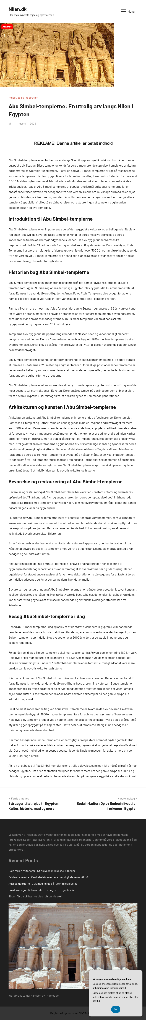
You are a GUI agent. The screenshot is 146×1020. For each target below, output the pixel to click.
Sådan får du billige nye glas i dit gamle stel (35, 896)
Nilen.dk (18, 9)
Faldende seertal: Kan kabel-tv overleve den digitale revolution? (48, 877)
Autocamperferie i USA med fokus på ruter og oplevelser (44, 883)
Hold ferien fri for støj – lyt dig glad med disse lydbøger (42, 870)
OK (116, 1009)
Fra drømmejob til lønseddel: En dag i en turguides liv (41, 890)
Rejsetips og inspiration (23, 97)
